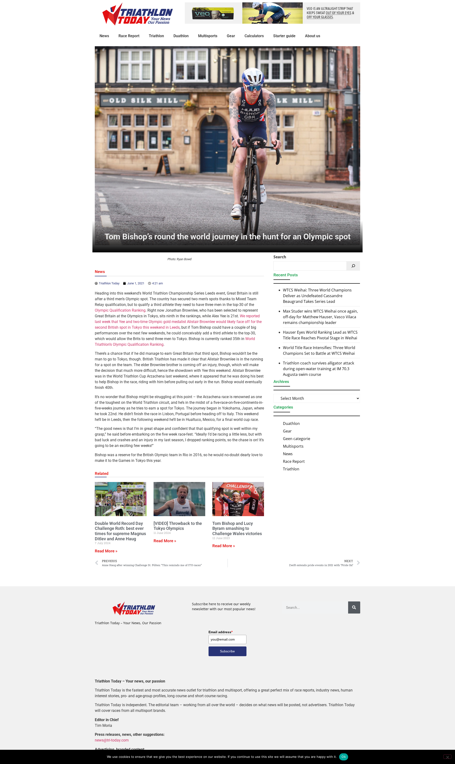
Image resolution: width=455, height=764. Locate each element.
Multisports (207, 36)
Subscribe (227, 651)
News (104, 36)
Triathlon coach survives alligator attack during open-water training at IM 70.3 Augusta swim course (318, 368)
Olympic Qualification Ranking (120, 310)
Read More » (106, 551)
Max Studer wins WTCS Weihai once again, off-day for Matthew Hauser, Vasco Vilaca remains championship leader (320, 317)
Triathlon (156, 36)
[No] (447, 757)
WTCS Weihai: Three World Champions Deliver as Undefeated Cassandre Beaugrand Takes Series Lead (317, 295)
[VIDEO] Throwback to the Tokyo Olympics (178, 526)
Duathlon (181, 36)
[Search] (353, 266)
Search (279, 257)
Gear (231, 36)
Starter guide (284, 36)
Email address (220, 632)
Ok (343, 757)
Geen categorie (296, 438)
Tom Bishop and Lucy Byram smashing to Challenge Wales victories (237, 528)
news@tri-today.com (112, 740)
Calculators (254, 36)
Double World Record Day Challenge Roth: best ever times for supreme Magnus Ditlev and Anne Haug (120, 531)
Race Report (128, 36)
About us (312, 36)
